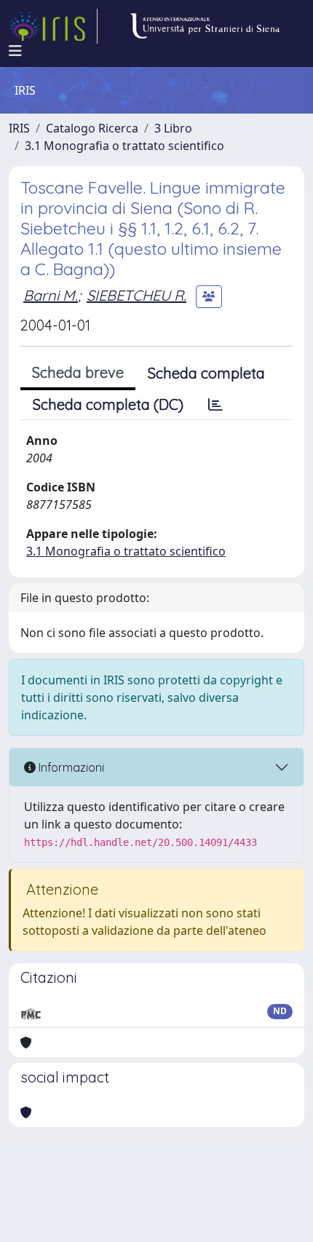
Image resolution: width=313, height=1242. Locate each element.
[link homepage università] (204, 26)
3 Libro (173, 128)
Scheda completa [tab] (206, 373)
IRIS (19, 128)
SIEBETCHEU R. (136, 295)
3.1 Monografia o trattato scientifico (124, 146)
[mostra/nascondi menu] (15, 51)
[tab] (215, 404)
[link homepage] (53, 26)
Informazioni (70, 767)
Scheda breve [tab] (78, 372)
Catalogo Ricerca (92, 128)
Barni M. (50, 295)
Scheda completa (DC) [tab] (108, 404)
